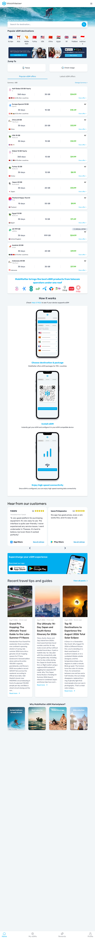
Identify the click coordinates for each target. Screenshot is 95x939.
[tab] (28, 76)
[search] (84, 24)
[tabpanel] (47, 178)
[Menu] (91, 3)
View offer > (82, 98)
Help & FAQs (36, 303)
